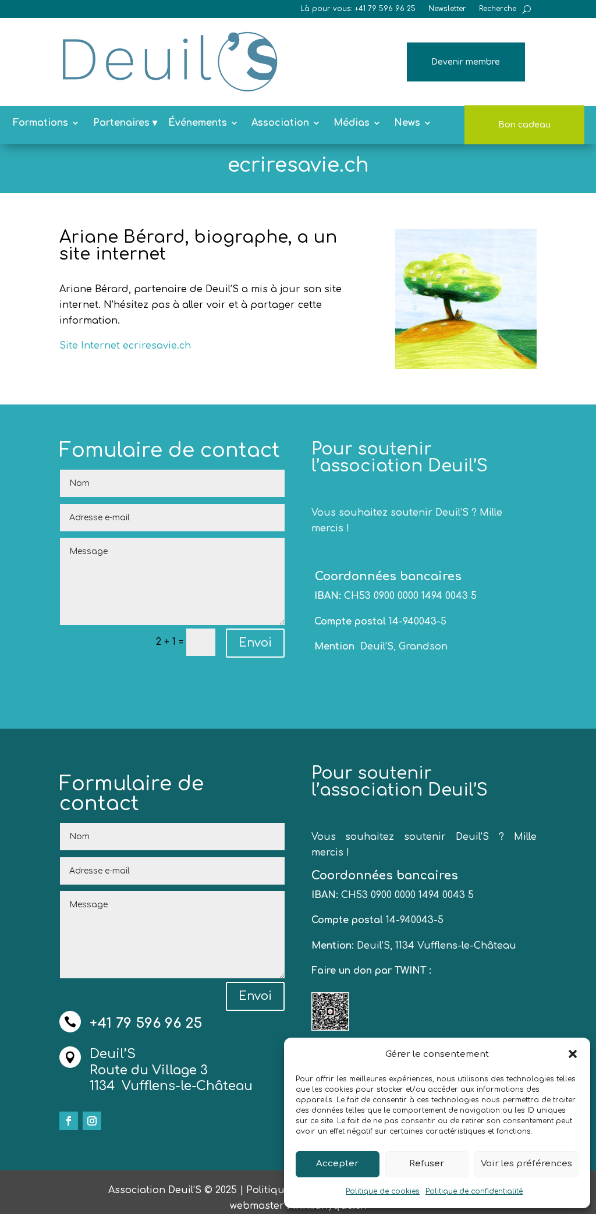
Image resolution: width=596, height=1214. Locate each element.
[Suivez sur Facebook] (68, 1121)
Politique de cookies (383, 1191)
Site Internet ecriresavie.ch (125, 345)
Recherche (497, 9)
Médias (352, 123)
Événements (197, 123)
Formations (40, 123)
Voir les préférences (526, 1164)
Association (280, 123)
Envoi (255, 642)
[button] (573, 1054)
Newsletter (447, 9)
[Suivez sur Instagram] (92, 1121)
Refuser (426, 1164)
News (407, 123)
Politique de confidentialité (474, 1191)
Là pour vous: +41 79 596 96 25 (358, 9)
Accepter (337, 1164)
